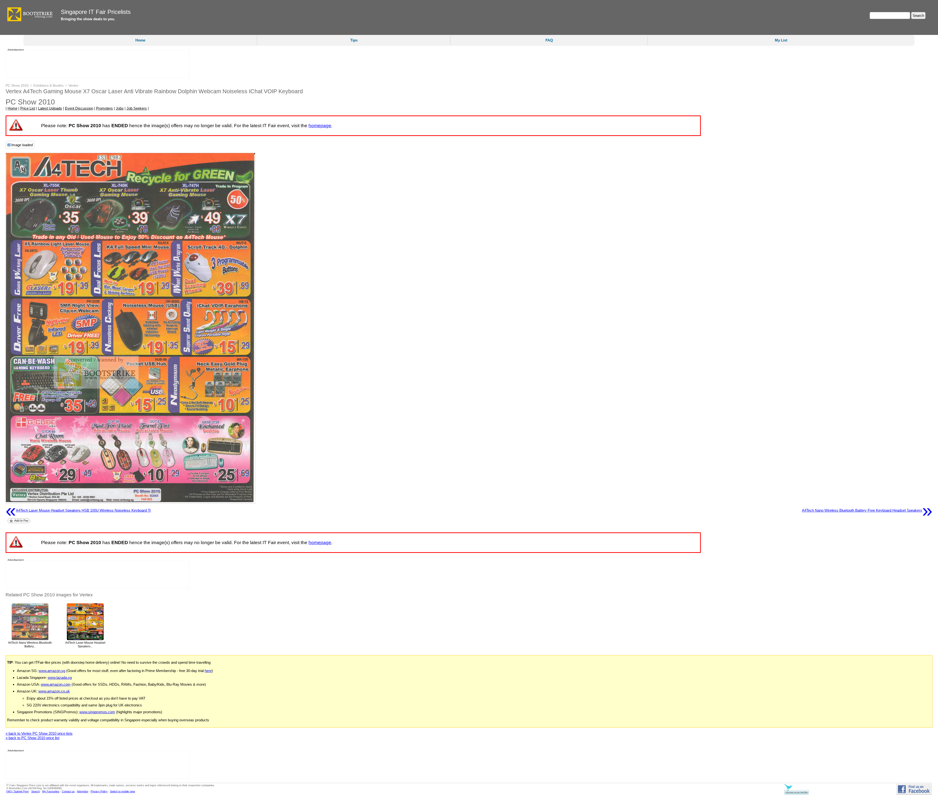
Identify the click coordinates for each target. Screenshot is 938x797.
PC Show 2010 (17, 85)
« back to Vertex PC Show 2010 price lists (39, 733)
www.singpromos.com (97, 712)
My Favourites (50, 791)
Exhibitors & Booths (48, 85)
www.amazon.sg (52, 671)
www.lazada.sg (60, 677)
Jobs (120, 108)
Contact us (68, 791)
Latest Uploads (50, 108)
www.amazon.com (56, 684)
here (208, 671)
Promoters (104, 108)
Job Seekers (137, 108)
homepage (320, 125)
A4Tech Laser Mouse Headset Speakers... (85, 644)
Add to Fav (21, 520)
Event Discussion (79, 108)
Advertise (82, 791)
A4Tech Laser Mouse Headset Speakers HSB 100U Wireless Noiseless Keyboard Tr (78, 510)
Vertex (73, 85)
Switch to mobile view (122, 791)
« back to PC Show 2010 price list (32, 738)
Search (35, 791)
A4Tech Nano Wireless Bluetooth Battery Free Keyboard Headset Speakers (867, 510)
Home (140, 40)
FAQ (549, 40)
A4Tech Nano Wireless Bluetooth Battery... (30, 644)
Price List (27, 108)
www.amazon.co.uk (54, 691)
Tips (354, 40)
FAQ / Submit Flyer (17, 791)
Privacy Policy (99, 791)
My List (781, 40)
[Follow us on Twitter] (796, 793)
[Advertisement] (96, 64)
